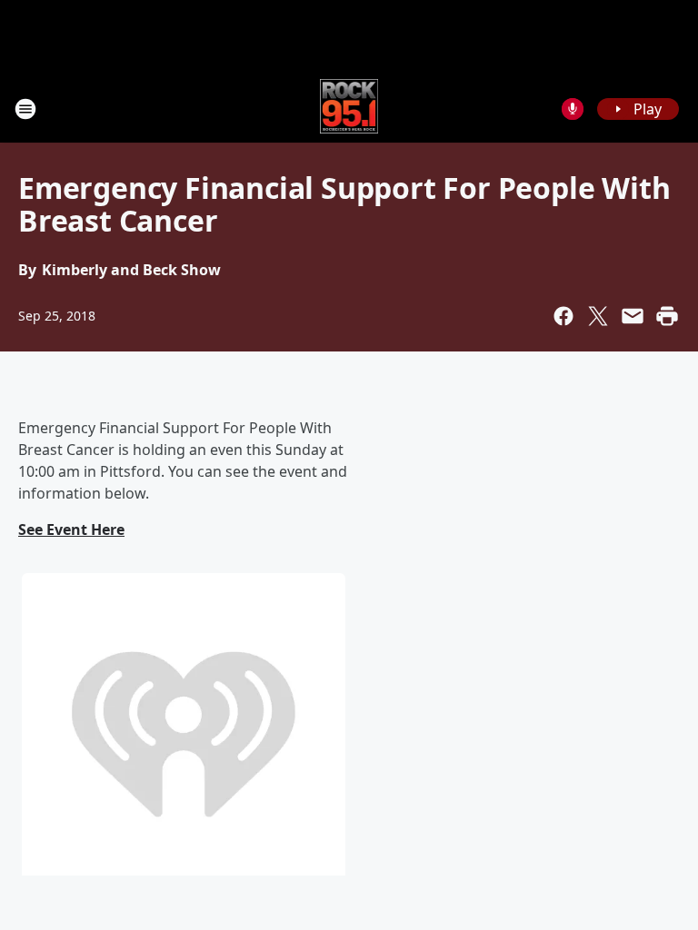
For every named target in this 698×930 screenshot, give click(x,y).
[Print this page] (667, 316)
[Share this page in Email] (632, 316)
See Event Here (71, 529)
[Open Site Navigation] (25, 109)
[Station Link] (349, 108)
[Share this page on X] (598, 316)
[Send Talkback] (572, 109)
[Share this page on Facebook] (563, 316)
